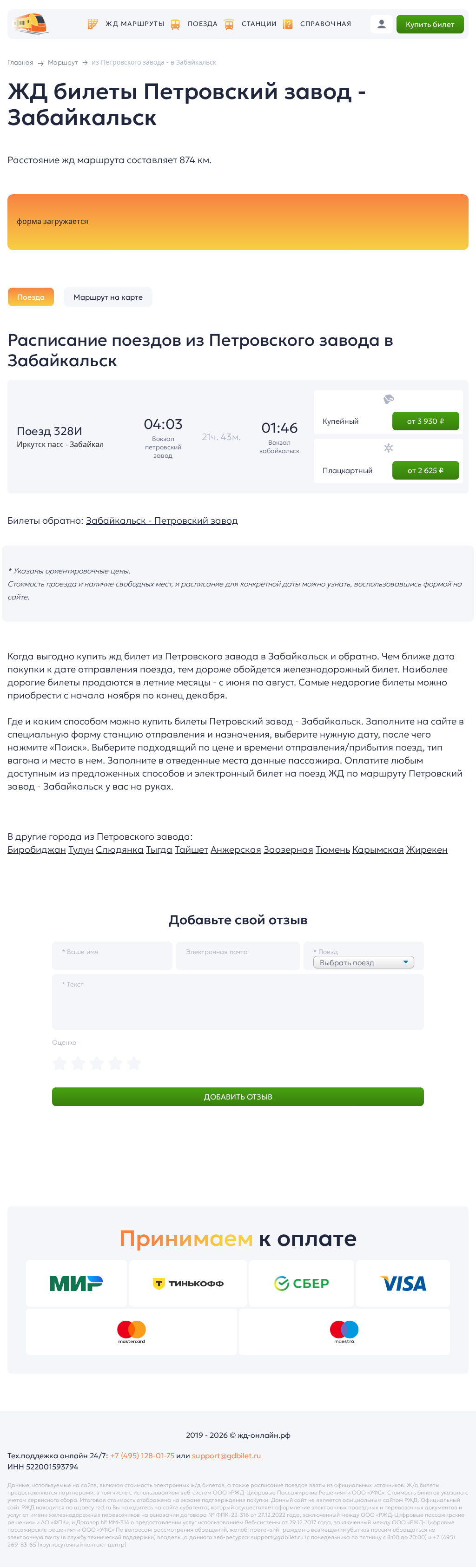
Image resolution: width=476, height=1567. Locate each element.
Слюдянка (120, 849)
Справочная (325, 24)
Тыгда (159, 849)
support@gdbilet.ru (226, 1455)
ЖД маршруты (135, 24)
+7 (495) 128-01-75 (142, 1455)
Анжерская (236, 849)
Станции (259, 24)
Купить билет (430, 24)
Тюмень (333, 849)
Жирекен (427, 849)
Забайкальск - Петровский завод (162, 520)
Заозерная (288, 849)
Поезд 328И (49, 431)
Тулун (80, 849)
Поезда (203, 24)
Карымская (378, 849)
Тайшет (191, 849)
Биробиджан (36, 849)
